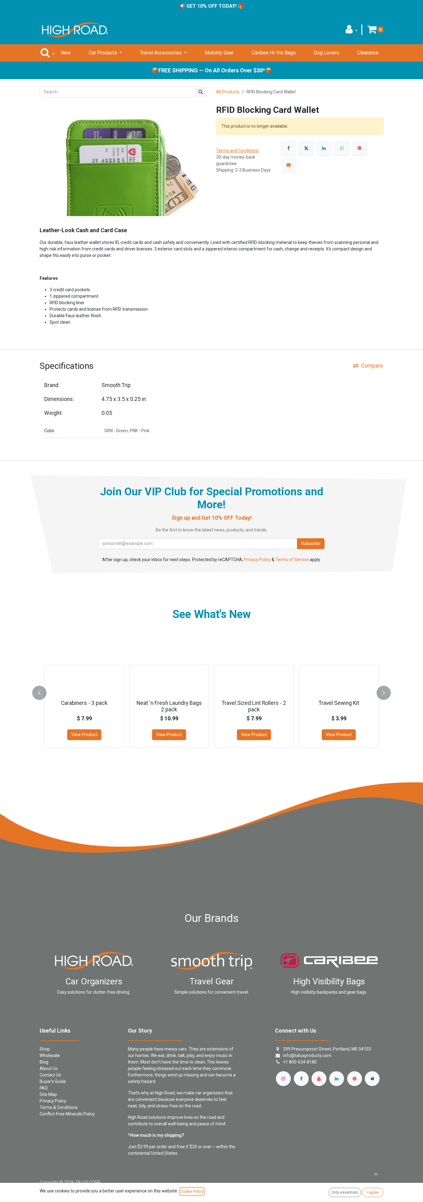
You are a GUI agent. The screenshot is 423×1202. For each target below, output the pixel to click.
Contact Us (50, 1074)
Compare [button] (372, 366)
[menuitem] (66, 53)
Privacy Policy (257, 559)
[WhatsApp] (341, 148)
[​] (283, 1078)
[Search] (200, 92)
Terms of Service (292, 559)
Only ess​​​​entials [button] (344, 1192)
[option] (211, 691)
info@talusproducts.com (307, 1055)
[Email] (288, 164)
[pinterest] (354, 1078)
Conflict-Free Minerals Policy (67, 1113)
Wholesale (50, 1055)
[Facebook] (288, 148)
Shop (45, 1048)
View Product (84, 734)
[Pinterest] (359, 148)
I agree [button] (373, 1192)
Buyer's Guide (53, 1081)
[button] (352, 31)
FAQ (44, 1087)
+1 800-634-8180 (300, 1061)
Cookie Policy (192, 1191)
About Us (49, 1068)
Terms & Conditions (59, 1107)
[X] (306, 148)
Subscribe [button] (311, 543)
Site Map (48, 1094)
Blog (44, 1061)
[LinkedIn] (323, 148)
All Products (228, 91)
